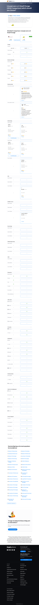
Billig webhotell (22, 573)
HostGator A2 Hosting (13, 495)
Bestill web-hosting (10, 575)
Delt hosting (22, 571)
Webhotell (22, 567)
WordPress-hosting (23, 569)
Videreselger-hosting (23, 582)
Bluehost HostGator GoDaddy (26, 470)
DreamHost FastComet (24, 473)
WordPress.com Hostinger (25, 482)
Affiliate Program (10, 571)
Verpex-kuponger (10, 599)
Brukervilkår (9, 582)
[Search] (29, 1)
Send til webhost (9, 573)
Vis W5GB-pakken (13, 155)
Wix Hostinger (25, 487)
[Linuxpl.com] (10, 37)
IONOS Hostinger (25, 458)
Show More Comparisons (12, 503)
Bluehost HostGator (13, 469)
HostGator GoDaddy (26, 456)
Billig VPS (21, 577)
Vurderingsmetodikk (23, 3)
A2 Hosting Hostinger (26, 476)
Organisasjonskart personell (11, 569)
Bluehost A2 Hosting (12, 458)
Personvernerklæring (10, 580)
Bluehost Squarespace (13, 464)
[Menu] (31, 1)
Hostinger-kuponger (10, 596)
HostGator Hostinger (13, 484)
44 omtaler (23, 40)
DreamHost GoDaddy (13, 493)
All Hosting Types (23, 565)
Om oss (8, 565)
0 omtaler (22, 136)
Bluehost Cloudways (13, 476)
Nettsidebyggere (23, 584)
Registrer (23, 551)
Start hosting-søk (13, 529)
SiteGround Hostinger (26, 499)
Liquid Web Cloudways (26, 478)
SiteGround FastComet (26, 493)
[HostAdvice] (11, 1)
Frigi (7, 577)
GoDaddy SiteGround (12, 453)
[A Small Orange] (19, 25)
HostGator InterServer (13, 478)
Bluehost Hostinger (12, 456)
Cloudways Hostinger (13, 487)
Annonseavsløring (29, 3)
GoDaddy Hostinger (26, 484)
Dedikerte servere (23, 580)
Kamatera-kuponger (10, 592)
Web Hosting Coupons (10, 590)
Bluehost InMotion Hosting (12, 461)
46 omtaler (10, 40)
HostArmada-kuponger (11, 594)
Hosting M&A (26, 559)
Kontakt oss (9, 567)
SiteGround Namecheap (24, 496)
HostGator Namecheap (11, 500)
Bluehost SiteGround (26, 453)
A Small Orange (16, 15)
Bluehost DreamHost (26, 464)
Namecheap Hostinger (13, 489)
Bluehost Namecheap (12, 451)
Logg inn (29, 551)
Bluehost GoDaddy (25, 451)
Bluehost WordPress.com (25, 490)
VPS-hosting (22, 575)
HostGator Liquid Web (13, 481)
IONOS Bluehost (25, 461)
